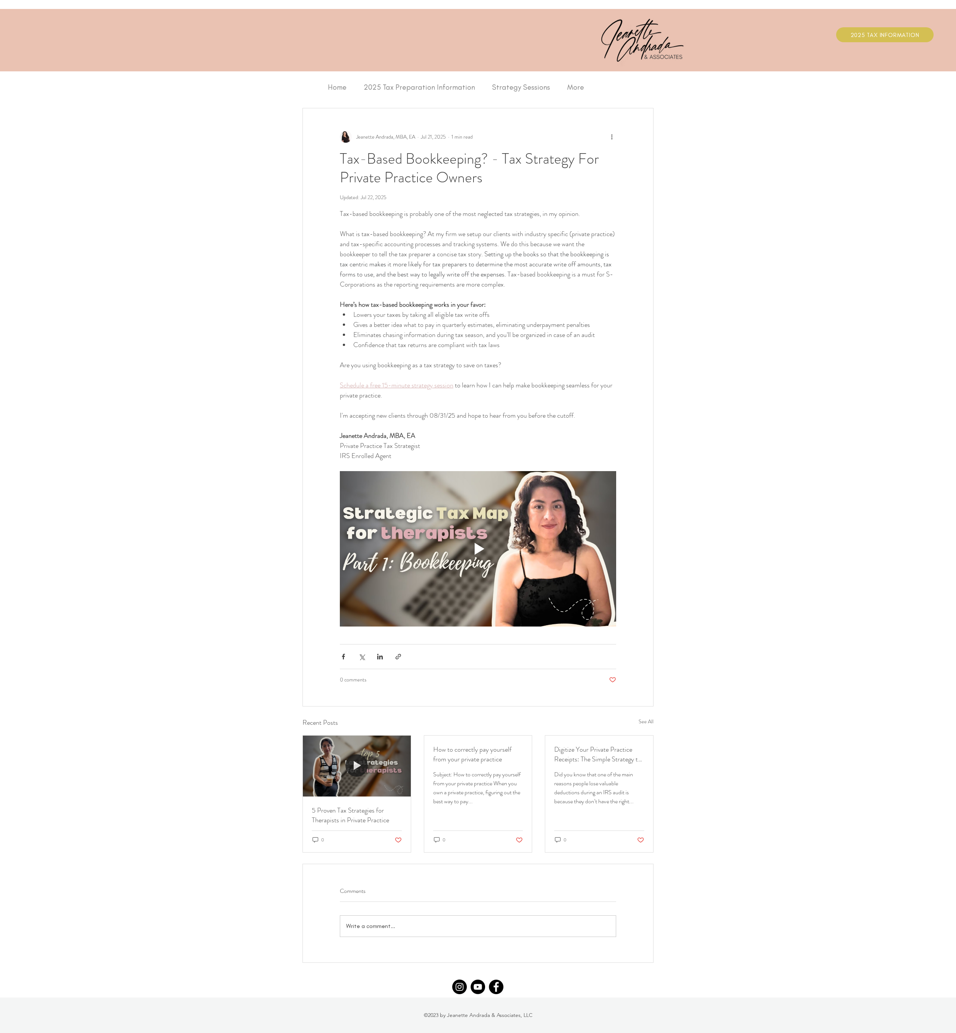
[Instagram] (459, 987)
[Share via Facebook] (343, 656)
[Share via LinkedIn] (380, 656)
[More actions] (611, 136)
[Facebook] (496, 987)
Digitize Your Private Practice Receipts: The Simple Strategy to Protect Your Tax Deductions (597, 754)
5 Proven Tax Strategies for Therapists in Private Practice (350, 815)
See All (646, 721)
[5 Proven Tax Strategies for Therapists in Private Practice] (357, 766)
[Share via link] (398, 656)
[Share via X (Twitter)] (361, 656)
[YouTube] (478, 987)
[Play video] (478, 549)
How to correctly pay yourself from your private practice (472, 754)
